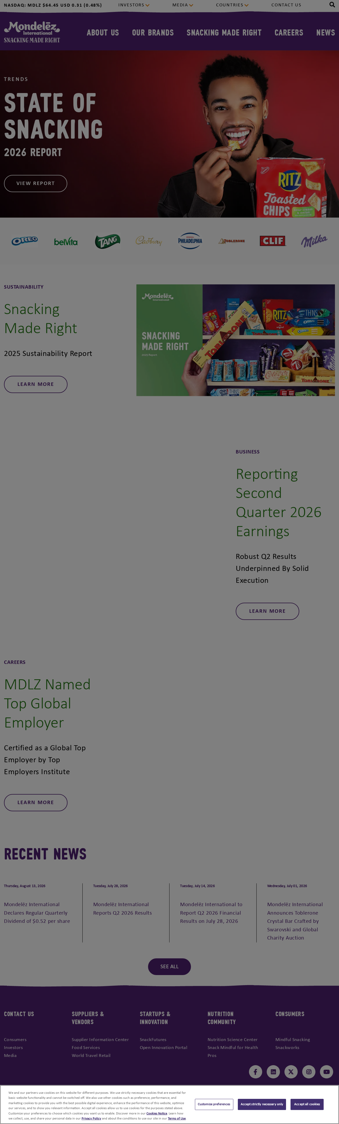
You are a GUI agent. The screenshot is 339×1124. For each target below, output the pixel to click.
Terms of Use (177, 1118)
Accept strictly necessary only (262, 1104)
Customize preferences (214, 1104)
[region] (169, 1104)
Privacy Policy (91, 1118)
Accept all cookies (307, 1104)
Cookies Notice (156, 1113)
